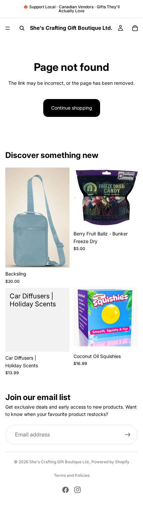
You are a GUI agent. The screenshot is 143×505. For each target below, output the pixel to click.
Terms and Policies (71, 475)
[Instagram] (77, 490)
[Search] (22, 28)
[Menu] (7, 28)
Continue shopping (71, 108)
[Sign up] (128, 435)
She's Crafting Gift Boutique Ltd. (59, 461)
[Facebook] (66, 490)
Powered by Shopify (110, 461)
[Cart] (135, 28)
